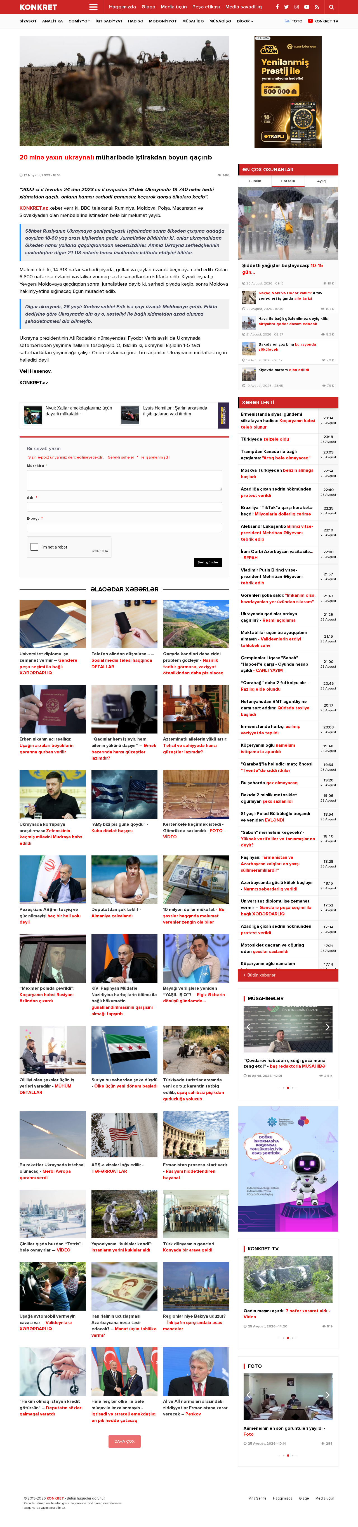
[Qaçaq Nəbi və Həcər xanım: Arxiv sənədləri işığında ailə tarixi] (249, 297)
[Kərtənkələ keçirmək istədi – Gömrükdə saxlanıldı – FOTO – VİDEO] (196, 794)
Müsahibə (193, 21)
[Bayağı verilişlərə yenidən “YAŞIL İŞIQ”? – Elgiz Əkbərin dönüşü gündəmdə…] (196, 958)
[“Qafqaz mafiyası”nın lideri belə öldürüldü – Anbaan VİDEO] (288, 1279)
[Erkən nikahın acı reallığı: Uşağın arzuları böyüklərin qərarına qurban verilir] (53, 709)
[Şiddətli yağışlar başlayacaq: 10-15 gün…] (288, 223)
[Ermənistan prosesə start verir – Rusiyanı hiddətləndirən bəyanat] (196, 1135)
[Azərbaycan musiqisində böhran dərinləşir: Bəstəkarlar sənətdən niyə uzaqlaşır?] (288, 1029)
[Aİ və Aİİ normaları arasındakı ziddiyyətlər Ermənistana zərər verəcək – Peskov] (196, 1371)
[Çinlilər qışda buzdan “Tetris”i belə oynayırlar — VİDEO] (53, 1214)
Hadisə (135, 21)
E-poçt (33, 518)
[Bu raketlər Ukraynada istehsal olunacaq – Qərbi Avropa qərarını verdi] (53, 1135)
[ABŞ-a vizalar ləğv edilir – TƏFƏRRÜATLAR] (124, 1135)
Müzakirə (35, 466)
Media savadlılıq (243, 7)
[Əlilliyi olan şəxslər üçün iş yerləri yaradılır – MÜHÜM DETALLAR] (53, 1050)
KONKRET (55, 1498)
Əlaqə (148, 7)
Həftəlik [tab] (288, 181)
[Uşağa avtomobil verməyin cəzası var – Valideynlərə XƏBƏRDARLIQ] (53, 1286)
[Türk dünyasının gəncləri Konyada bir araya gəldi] (196, 1214)
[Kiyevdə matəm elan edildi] (249, 374)
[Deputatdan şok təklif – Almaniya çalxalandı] (124, 879)
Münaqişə (220, 21)
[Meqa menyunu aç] (93, 7)
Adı (30, 498)
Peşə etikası (206, 7)
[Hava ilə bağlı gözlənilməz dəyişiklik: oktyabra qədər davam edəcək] (249, 323)
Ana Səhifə (258, 1498)
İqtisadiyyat (109, 21)
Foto (296, 21)
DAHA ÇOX (125, 1441)
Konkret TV (326, 21)
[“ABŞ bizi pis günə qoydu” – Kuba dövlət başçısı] (124, 794)
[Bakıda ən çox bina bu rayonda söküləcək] (249, 348)
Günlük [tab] (255, 181)
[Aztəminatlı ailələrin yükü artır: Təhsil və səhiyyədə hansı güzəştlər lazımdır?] (196, 709)
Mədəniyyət (163, 21)
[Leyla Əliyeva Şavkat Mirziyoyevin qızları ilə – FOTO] (288, 1396)
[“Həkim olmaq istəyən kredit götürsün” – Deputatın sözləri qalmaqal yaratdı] (53, 1371)
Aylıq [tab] (321, 181)
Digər (243, 21)
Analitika (52, 21)
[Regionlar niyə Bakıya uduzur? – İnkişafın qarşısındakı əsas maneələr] (196, 1286)
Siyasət (28, 21)
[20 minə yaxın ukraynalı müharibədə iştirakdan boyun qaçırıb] (124, 91)
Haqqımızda (122, 7)
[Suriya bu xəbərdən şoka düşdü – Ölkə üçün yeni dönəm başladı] (124, 1050)
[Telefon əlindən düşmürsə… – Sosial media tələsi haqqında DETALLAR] (124, 624)
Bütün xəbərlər (261, 975)
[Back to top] (342, 1511)
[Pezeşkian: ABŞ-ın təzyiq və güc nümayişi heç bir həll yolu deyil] (53, 879)
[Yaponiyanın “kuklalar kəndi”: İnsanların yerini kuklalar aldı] (124, 1214)
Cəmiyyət (79, 21)
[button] (326, 1027)
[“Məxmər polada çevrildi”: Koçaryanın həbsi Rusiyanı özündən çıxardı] (53, 958)
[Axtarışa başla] (331, 7)
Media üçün (174, 7)
